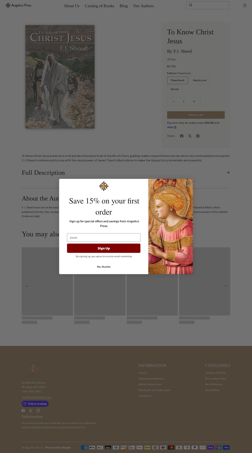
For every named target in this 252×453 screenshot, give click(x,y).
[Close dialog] (188, 183)
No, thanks (104, 267)
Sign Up (104, 248)
